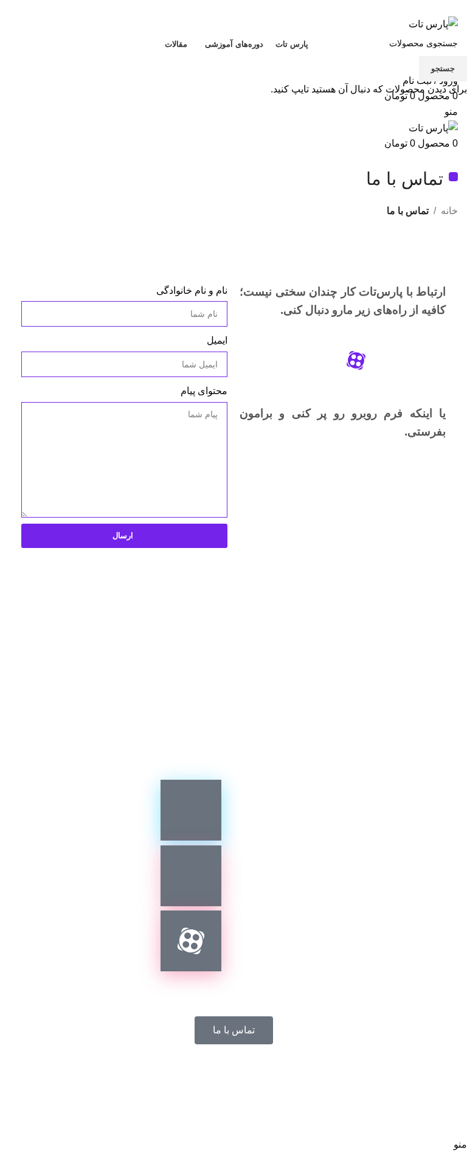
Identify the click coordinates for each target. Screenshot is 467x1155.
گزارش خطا (226, 1082)
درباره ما (159, 1082)
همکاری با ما (300, 1082)
